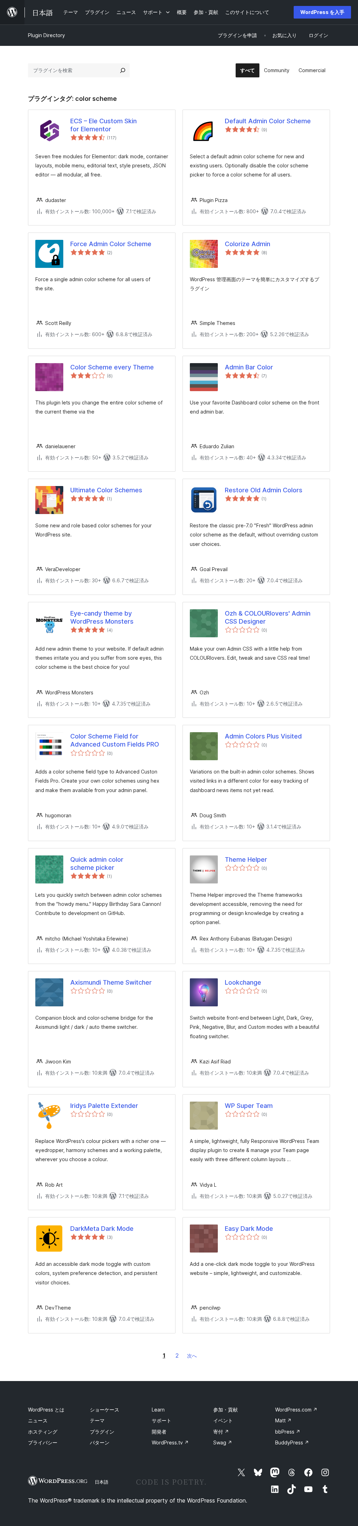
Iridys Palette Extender (104, 1105)
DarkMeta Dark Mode (102, 1228)
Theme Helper (246, 859)
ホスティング (42, 1432)
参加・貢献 (225, 1410)
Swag (222, 1442)
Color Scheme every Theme (112, 367)
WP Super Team (249, 1105)
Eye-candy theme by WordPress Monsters (102, 617)
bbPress (287, 1432)
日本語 (101, 1482)
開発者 (159, 1432)
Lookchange (243, 982)
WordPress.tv (170, 1442)
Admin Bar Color (249, 367)
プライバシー (42, 1442)
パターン (99, 1442)
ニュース (38, 1420)
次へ (192, 1356)
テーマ (97, 1420)
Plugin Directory (46, 35)
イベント (223, 1420)
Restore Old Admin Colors (263, 490)
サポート (161, 1420)
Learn (158, 1410)
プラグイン (102, 1432)
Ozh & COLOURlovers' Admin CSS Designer (267, 617)
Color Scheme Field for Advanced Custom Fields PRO (114, 740)
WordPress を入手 (322, 12)
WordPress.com (296, 1410)
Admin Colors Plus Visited (263, 736)
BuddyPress (292, 1442)
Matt (283, 1420)
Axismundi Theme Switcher (111, 982)
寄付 (221, 1432)
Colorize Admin (247, 244)
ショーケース (104, 1410)
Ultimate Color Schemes (106, 490)
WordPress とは (46, 1410)
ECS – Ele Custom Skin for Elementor (103, 125)
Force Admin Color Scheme (110, 244)
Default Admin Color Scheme (268, 121)
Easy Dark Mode (249, 1228)
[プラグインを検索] (123, 70)
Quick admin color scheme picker (96, 863)
